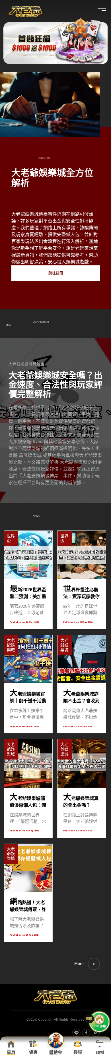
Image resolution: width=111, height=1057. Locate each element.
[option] (55, 40)
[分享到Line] (76, 1033)
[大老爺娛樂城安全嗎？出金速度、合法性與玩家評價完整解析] (55, 420)
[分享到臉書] (86, 1033)
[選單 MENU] (102, 10)
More (9, 325)
